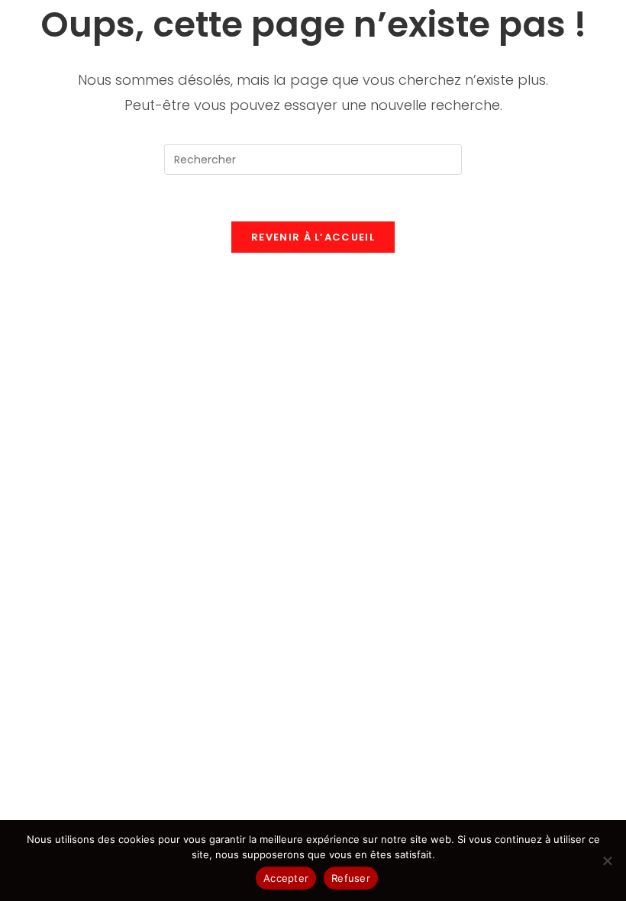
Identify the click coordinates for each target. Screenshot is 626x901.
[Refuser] (607, 860)
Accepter (285, 878)
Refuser (350, 878)
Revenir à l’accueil (313, 237)
